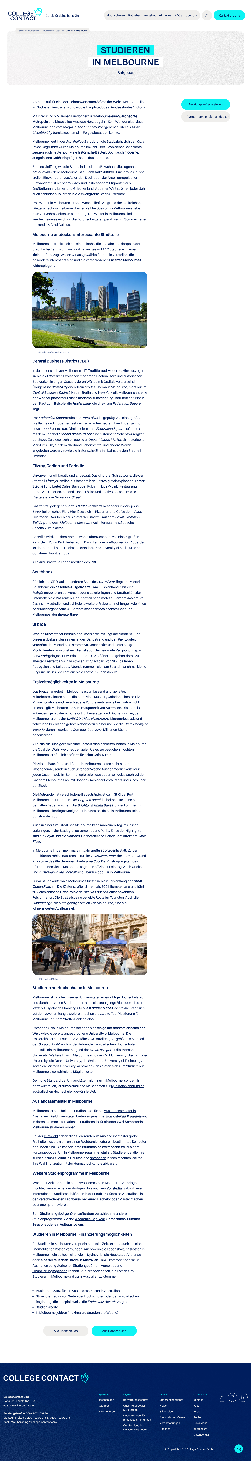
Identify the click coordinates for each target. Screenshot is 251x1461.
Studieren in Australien (53, 30)
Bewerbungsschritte (135, 1399)
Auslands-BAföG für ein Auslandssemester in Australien (78, 1291)
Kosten (60, 1249)
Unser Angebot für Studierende (134, 1407)
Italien (61, 188)
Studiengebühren (86, 1265)
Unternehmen (106, 1411)
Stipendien (44, 1296)
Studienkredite (47, 1307)
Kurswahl (51, 1136)
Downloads (200, 1423)
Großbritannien (43, 188)
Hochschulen (106, 1399)
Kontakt (198, 1399)
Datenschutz (201, 1434)
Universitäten (90, 997)
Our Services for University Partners (135, 1427)
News (163, 1405)
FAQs (178, 15)
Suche (197, 1417)
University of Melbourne (118, 548)
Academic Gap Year (90, 1219)
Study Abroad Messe (172, 1417)
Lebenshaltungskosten (124, 1249)
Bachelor (104, 1199)
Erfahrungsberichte (171, 1399)
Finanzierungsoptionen (49, 1271)
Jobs (196, 1405)
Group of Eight (49, 1044)
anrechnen (98, 1158)
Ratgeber (22, 30)
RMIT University (114, 1055)
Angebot (150, 15)
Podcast (165, 1428)
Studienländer (34, 30)
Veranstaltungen (170, 1423)
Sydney (92, 1254)
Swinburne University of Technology (115, 1060)
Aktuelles (165, 15)
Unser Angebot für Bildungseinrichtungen (137, 1417)
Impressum (200, 1428)
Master (124, 1199)
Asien (73, 177)
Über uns (191, 15)
